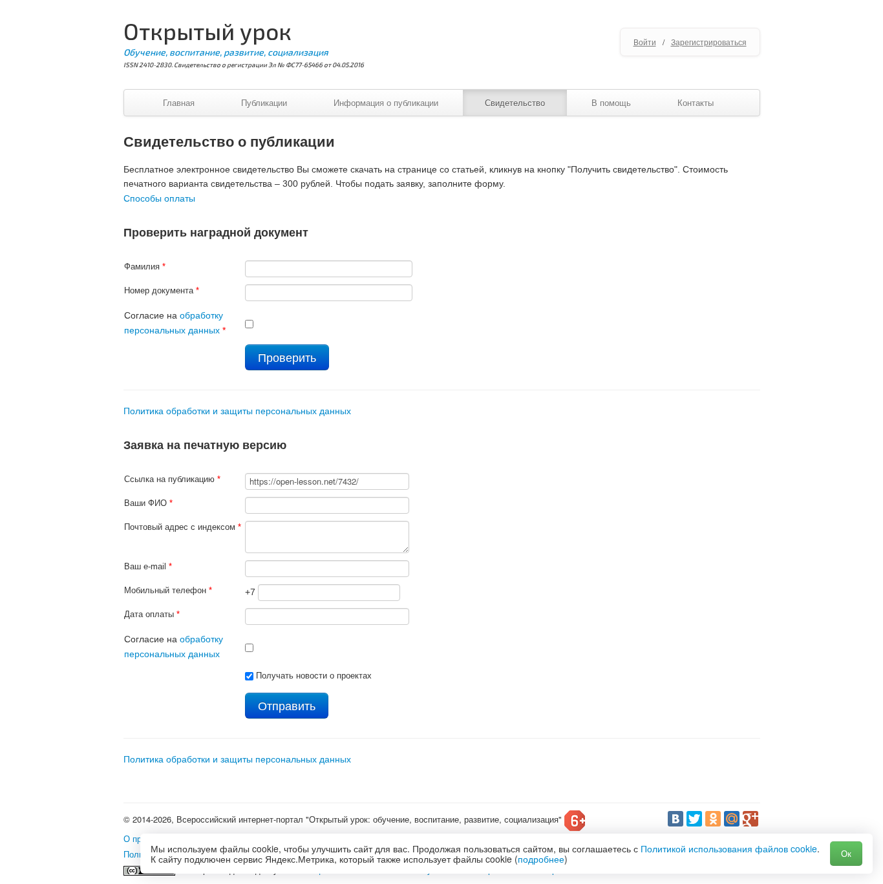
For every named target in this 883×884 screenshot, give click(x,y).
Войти (644, 41)
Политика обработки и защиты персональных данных (237, 411)
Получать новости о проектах (314, 675)
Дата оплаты (152, 614)
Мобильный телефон (168, 590)
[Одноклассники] (713, 818)
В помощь (611, 102)
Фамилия (144, 266)
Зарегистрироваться (709, 41)
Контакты (695, 102)
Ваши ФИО (148, 503)
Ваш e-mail (148, 566)
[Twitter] (694, 818)
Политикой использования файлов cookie (729, 848)
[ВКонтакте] (675, 818)
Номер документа (161, 290)
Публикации (264, 102)
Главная (179, 102)
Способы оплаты (159, 198)
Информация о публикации (386, 102)
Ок (846, 853)
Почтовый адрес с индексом (182, 527)
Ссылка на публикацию (172, 479)
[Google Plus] (750, 818)
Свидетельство (515, 102)
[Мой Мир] (731, 818)
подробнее (541, 858)
